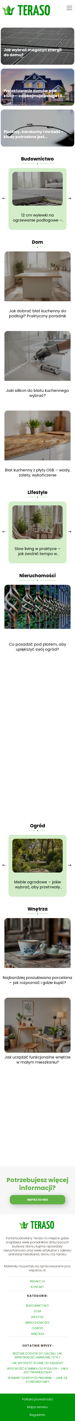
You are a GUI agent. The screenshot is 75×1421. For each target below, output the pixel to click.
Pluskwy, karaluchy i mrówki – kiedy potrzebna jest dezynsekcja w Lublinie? (33, 134)
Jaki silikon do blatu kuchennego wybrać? (37, 393)
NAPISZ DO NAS (37, 1200)
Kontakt (37, 1287)
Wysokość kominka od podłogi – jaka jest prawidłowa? (37, 1370)
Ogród (37, 826)
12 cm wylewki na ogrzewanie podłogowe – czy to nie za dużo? (37, 218)
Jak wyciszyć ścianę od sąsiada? (37, 1363)
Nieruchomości (37, 575)
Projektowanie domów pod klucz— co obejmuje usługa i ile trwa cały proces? (34, 93)
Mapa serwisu (37, 1407)
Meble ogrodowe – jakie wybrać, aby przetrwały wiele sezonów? (37, 884)
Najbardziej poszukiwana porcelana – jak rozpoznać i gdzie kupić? (37, 980)
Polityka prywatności (37, 1399)
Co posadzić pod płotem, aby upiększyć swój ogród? (37, 647)
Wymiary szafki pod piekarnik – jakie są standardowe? (37, 1380)
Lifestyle (38, 492)
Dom (37, 242)
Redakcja (37, 1281)
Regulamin (37, 1415)
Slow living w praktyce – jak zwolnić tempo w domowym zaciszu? (38, 551)
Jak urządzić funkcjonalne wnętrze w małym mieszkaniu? (38, 1060)
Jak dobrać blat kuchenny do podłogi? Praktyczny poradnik (37, 313)
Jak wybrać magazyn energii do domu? (33, 52)
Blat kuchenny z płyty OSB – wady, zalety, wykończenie (37, 473)
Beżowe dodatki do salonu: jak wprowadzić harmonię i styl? (37, 1355)
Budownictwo (37, 159)
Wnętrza (38, 909)
